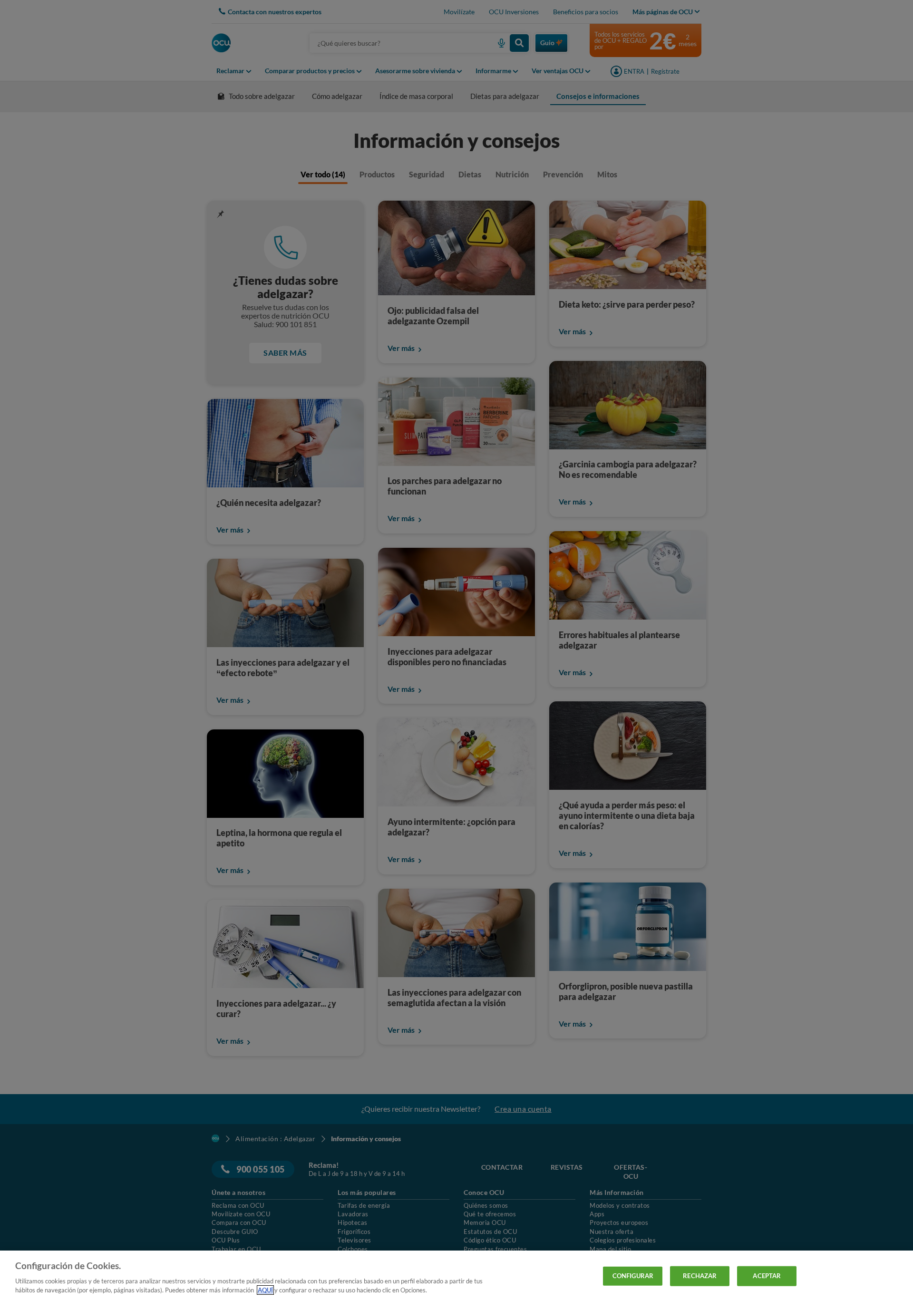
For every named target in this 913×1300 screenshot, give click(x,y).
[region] (456, 1275)
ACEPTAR (767, 1276)
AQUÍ (265, 1290)
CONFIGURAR (632, 1276)
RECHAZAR (700, 1276)
